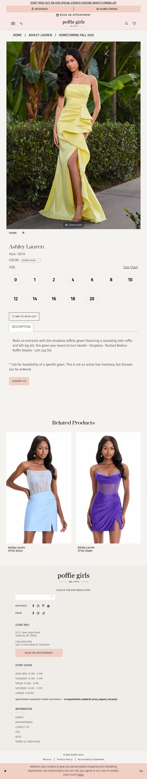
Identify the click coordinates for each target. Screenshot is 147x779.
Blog (18, 737)
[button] (13, 23)
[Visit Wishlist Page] (134, 23)
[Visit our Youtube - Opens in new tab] (48, 606)
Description (21, 327)
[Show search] (126, 23)
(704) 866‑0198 (23, 642)
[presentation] (38, 488)
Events (19, 717)
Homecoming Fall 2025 (76, 35)
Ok (141, 771)
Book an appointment (39, 652)
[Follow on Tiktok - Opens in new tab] (43, 613)
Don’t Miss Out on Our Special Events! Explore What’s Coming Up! (73, 2)
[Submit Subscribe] (51, 597)
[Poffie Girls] (73, 23)
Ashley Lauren (40, 35)
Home (17, 35)
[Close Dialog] (5, 771)
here (80, 775)
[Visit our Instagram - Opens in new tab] (38, 606)
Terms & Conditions (27, 741)
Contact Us (19, 381)
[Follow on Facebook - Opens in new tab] (33, 613)
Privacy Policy (65, 759)
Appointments (24, 722)
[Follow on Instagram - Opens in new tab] (38, 613)
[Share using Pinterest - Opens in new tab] (23, 232)
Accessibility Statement (91, 759)
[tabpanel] (73, 135)
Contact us (22, 727)
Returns (47, 759)
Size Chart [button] (130, 267)
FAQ (17, 732)
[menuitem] (40, 9)
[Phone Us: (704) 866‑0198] (21, 23)
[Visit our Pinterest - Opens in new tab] (43, 606)
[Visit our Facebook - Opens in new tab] (33, 606)
